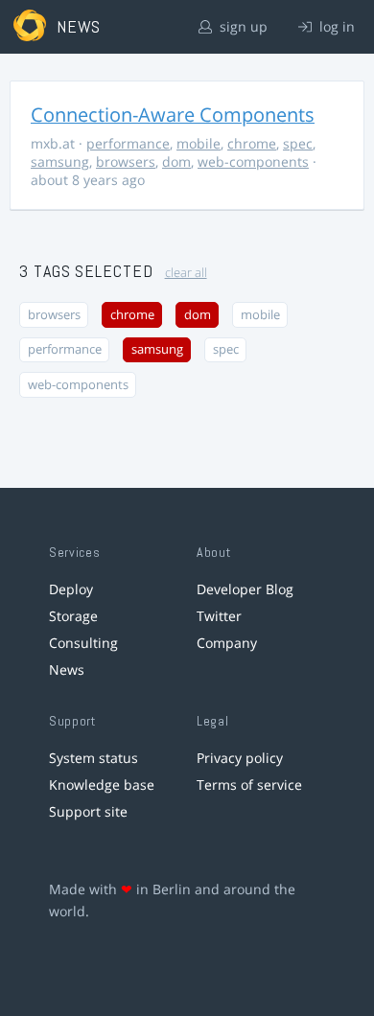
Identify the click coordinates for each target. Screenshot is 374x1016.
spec (298, 143)
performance (128, 143)
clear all (186, 273)
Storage (73, 616)
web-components (253, 161)
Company (227, 643)
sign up (242, 26)
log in (335, 26)
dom (176, 161)
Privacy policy (240, 758)
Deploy (71, 589)
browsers (125, 161)
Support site (88, 811)
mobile (198, 143)
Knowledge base (101, 784)
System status (93, 758)
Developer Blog (245, 589)
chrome (251, 143)
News (66, 669)
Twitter (219, 616)
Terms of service (249, 784)
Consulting (83, 643)
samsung (60, 161)
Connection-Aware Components (173, 114)
